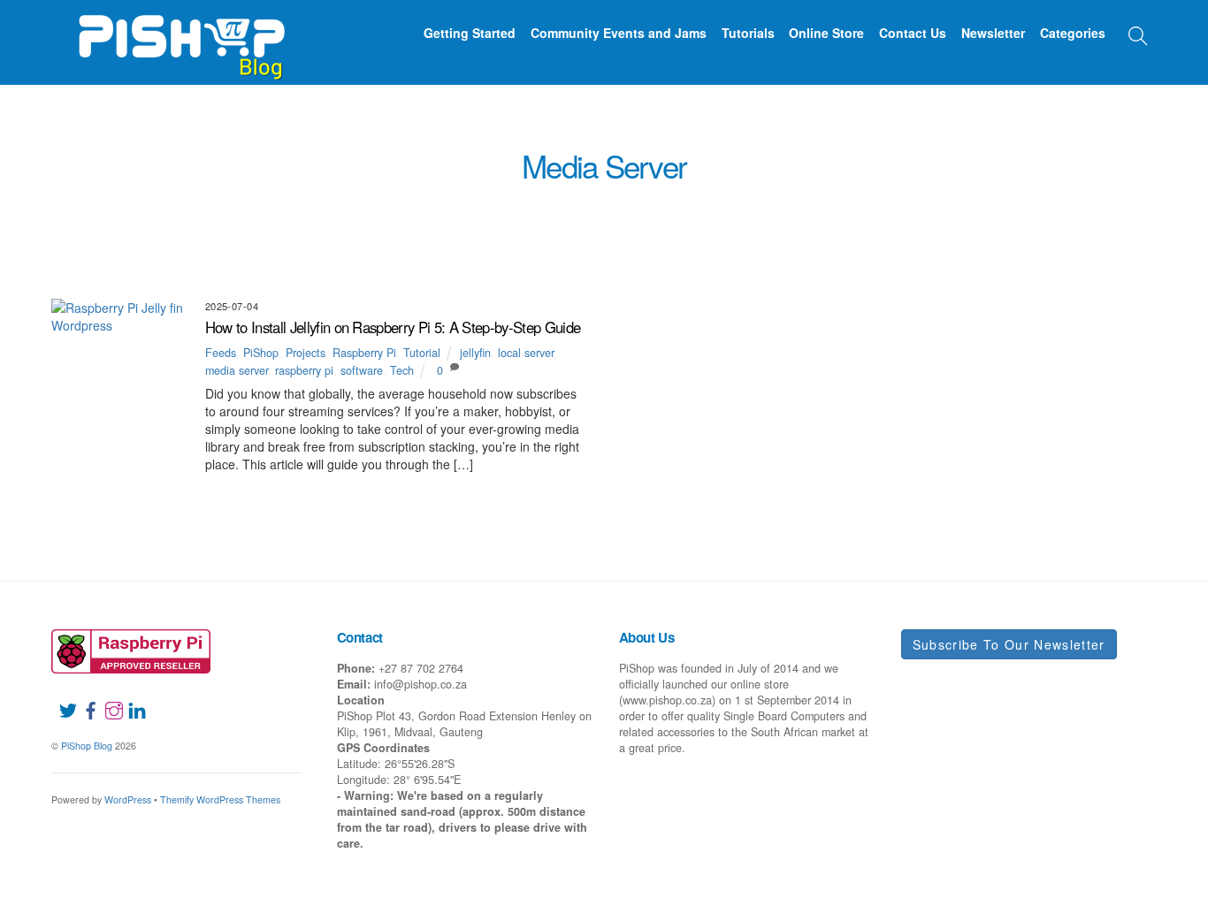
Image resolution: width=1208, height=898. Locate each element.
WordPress (127, 799)
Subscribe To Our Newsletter (1009, 644)
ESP (698, 223)
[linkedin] (130, 700)
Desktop (564, 223)
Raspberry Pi (889, 243)
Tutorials (748, 33)
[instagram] (107, 700)
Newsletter (993, 33)
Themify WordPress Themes (220, 799)
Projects (806, 243)
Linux (205, 243)
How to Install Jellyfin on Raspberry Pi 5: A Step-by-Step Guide (393, 327)
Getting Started (470, 33)
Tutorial (716, 263)
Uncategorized (806, 263)
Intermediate (132, 243)
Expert (749, 223)
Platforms (727, 243)
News (329, 243)
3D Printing (273, 223)
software (361, 370)
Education (638, 223)
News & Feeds (402, 243)
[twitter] (61, 700)
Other (480, 243)
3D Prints (352, 223)
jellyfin (475, 353)
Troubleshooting (617, 263)
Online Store (826, 33)
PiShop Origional (627, 243)
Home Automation (1064, 223)
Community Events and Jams (619, 33)
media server (236, 370)
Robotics (464, 263)
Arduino (423, 223)
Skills (528, 263)
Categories (1072, 33)
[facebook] (84, 700)
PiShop (536, 243)
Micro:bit (267, 243)
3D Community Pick (166, 223)
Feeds (805, 223)
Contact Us (912, 33)
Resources (1100, 243)
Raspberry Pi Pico (997, 243)
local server (526, 353)
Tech (402, 370)
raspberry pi (304, 370)
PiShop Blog (86, 745)
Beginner (494, 223)
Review (397, 263)
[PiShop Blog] (180, 39)
